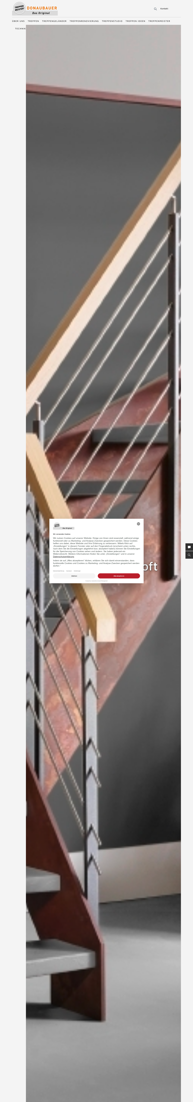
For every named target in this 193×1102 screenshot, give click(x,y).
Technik (20, 28)
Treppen (33, 21)
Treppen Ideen (135, 21)
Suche (155, 9)
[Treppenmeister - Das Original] (35, 8)
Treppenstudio (112, 21)
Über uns (18, 21)
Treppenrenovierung (84, 21)
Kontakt (164, 8)
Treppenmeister (159, 21)
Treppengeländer (54, 21)
